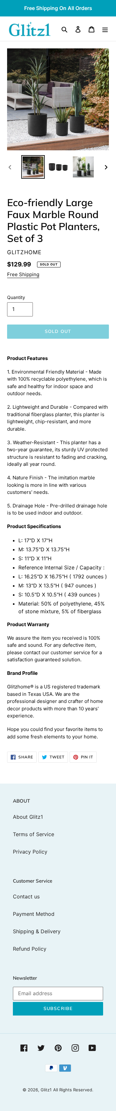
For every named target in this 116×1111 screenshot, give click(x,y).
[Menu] (105, 29)
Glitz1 (46, 1089)
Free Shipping (23, 274)
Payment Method (33, 914)
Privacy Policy (30, 851)
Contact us (26, 896)
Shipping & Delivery (37, 931)
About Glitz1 (28, 817)
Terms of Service (33, 834)
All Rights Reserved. (73, 1089)
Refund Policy (29, 949)
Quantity (16, 297)
